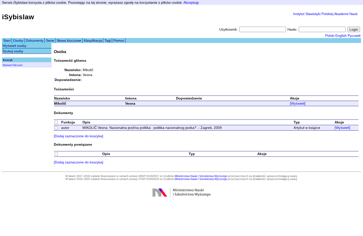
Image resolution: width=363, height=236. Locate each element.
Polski (329, 36)
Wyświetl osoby (14, 46)
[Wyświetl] (297, 103)
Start (7, 40)
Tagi (107, 40)
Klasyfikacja (93, 40)
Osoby (18, 40)
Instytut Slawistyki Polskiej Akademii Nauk (325, 14)
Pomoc (118, 40)
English (341, 36)
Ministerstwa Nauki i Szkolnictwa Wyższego (201, 176)
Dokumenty (34, 40)
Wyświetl (7, 65)
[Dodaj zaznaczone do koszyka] (78, 136)
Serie (50, 40)
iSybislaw (18, 17)
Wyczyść (18, 65)
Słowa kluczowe (69, 40)
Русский (354, 36)
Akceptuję (191, 2)
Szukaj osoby (12, 51)
